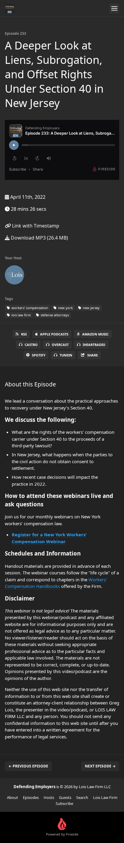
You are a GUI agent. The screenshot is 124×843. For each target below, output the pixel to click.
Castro (31, 344)
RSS (24, 334)
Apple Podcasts (54, 334)
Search (82, 797)
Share (92, 355)
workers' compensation (29, 307)
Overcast (60, 344)
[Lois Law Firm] (14, 276)
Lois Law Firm (105, 797)
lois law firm (21, 315)
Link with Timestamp (35, 225)
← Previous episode (28, 766)
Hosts (49, 797)
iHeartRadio (94, 344)
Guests (65, 797)
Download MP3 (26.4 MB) (39, 237)
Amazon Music (95, 334)
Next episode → (100, 766)
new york (65, 307)
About (12, 797)
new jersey (91, 307)
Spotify (38, 355)
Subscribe (64, 803)
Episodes (31, 797)
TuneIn (66, 355)
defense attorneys (54, 315)
